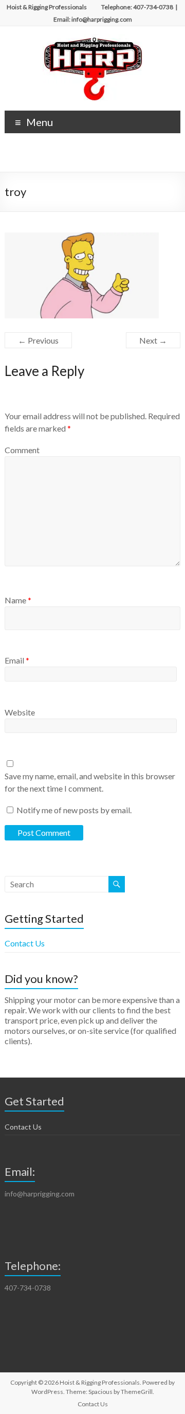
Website (20, 712)
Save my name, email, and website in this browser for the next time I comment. (90, 782)
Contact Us (25, 943)
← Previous (38, 340)
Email (17, 660)
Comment (22, 450)
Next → (153, 340)
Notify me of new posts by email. (74, 810)
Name (18, 600)
